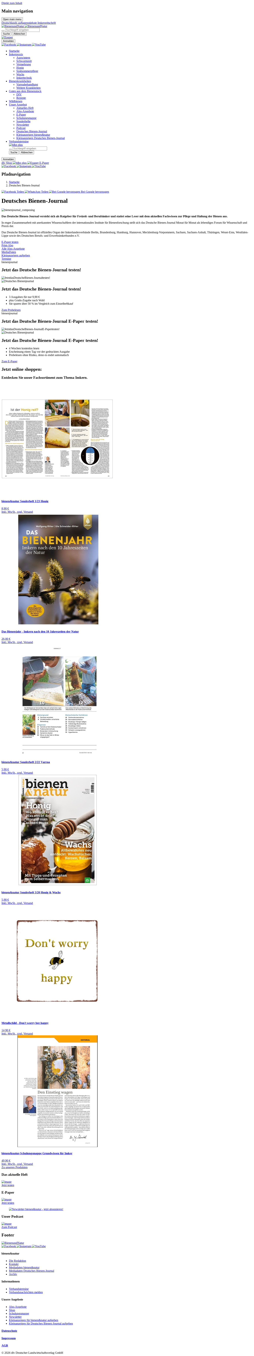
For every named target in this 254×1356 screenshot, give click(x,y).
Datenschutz (9, 1330)
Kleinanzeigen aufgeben (15, 255)
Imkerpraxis (16, 54)
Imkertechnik (24, 77)
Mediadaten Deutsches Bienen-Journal (31, 1270)
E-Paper (21, 114)
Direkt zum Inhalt (11, 3)
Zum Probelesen (11, 310)
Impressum (8, 1338)
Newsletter (22, 124)
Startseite (14, 51)
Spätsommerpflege (27, 71)
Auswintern (23, 57)
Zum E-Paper (9, 361)
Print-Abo (7, 245)
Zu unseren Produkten (14, 1167)
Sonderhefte (23, 121)
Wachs (20, 74)
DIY (19, 94)
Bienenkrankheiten (20, 81)
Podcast (20, 128)
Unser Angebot (18, 104)
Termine (6, 258)
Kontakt (13, 1264)
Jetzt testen (7, 1185)
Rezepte (21, 97)
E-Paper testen (9, 242)
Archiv (13, 1274)
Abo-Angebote (25, 111)
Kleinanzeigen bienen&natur (33, 134)
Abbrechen (19, 33)
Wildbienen (15, 101)
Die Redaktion (17, 1260)
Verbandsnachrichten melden (26, 1292)
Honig (20, 67)
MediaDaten (8, 252)
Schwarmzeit (24, 61)
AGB (4, 1345)
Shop (12, 1310)
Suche (6, 33)
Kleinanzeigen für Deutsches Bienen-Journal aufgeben (41, 1323)
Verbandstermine (19, 141)
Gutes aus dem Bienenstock (25, 91)
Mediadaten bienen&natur (24, 1267)
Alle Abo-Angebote (13, 248)
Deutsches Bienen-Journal (31, 131)
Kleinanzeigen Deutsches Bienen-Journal (40, 138)
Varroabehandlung (27, 84)
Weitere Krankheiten (28, 87)
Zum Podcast (9, 1227)
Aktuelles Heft (24, 107)
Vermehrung (23, 64)
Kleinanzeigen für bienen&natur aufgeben (33, 1320)
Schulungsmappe (26, 118)
